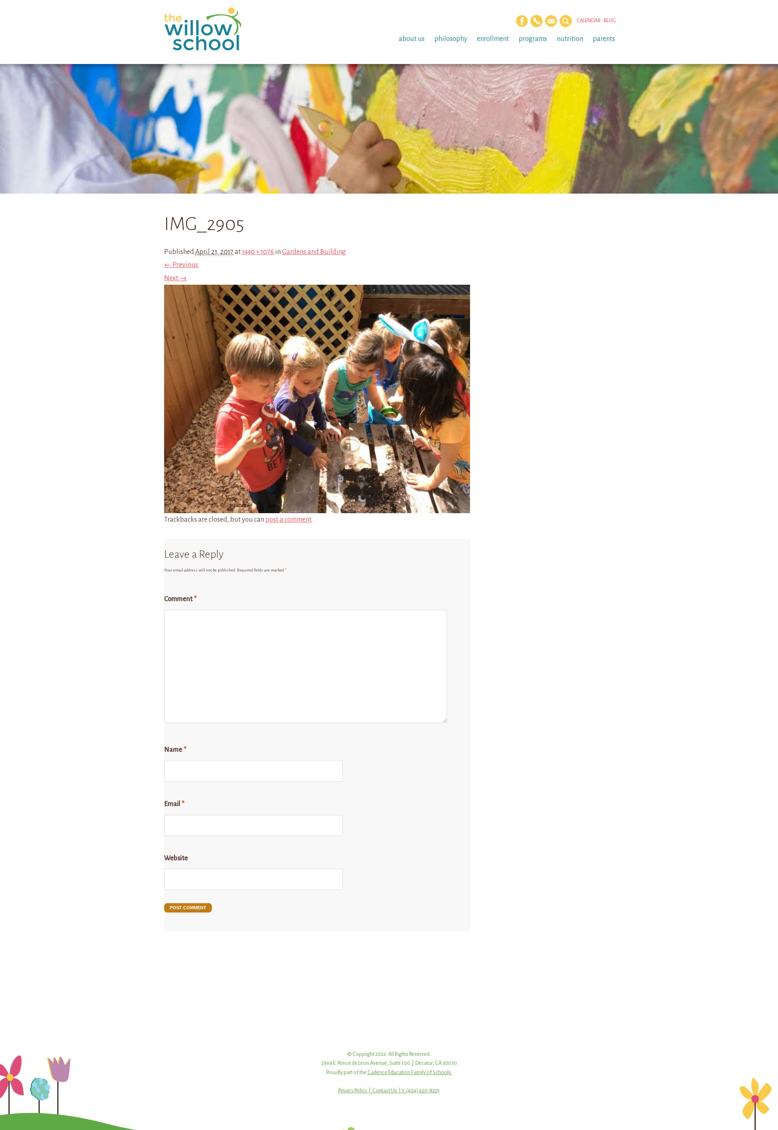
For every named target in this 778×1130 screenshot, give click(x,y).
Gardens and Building (314, 252)
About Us (412, 39)
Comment (180, 599)
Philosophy (450, 39)
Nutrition (570, 39)
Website (176, 858)
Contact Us (384, 1091)
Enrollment (493, 39)
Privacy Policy (352, 1091)
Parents (604, 39)
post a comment (288, 519)
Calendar (589, 20)
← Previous (181, 265)
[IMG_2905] (317, 506)
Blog (610, 20)
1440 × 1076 (258, 252)
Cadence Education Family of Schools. (410, 1072)
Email (174, 804)
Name (175, 749)
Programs (533, 39)
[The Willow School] (215, 28)
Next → (175, 278)
